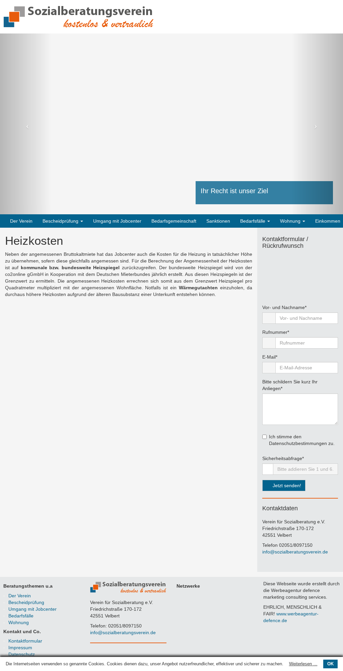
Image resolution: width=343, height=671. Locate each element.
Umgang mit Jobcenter (117, 221)
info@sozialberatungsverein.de (295, 551)
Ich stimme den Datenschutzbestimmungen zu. (302, 440)
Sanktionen (218, 221)
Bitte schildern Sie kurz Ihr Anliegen (290, 385)
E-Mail (269, 357)
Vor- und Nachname (284, 307)
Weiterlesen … (303, 663)
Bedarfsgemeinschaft (173, 221)
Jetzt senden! (286, 485)
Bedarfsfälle (253, 221)
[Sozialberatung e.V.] (78, 16)
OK (330, 663)
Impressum (20, 647)
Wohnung (291, 221)
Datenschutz (21, 654)
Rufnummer (275, 332)
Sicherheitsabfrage (283, 458)
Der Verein (21, 221)
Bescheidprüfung (61, 221)
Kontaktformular (25, 641)
